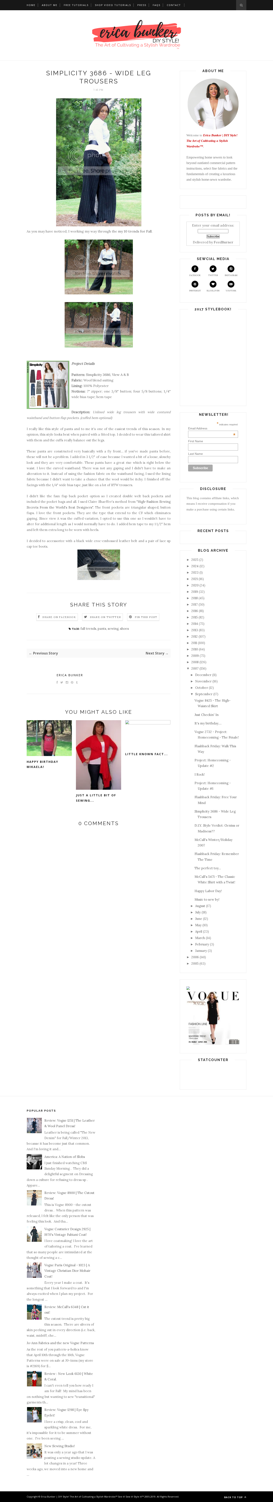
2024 (195, 566)
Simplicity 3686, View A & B (107, 374)
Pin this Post (146, 617)
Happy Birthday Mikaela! (42, 764)
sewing (113, 629)
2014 (194, 624)
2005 (195, 963)
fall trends (88, 629)
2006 (195, 957)
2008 (195, 662)
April (198, 931)
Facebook (195, 275)
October (201, 688)
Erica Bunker (70, 675)
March (200, 938)
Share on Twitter (105, 617)
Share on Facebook (59, 617)
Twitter (213, 275)
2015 (194, 617)
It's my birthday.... (208, 723)
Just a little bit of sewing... (96, 798)
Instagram (231, 275)
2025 (194, 560)
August (200, 906)
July (198, 912)
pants (102, 629)
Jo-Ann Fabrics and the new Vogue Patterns (60, 1343)
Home (31, 5)
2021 (194, 579)
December (203, 675)
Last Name (195, 453)
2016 (194, 611)
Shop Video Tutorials (113, 5)
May (198, 925)
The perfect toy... (208, 868)
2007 (195, 668)
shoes (124, 629)
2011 (194, 643)
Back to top (234, 1497)
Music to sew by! (207, 899)
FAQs (156, 5)
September (203, 694)
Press (141, 5)
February (202, 944)
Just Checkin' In (207, 715)
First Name (195, 441)
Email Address (212, 428)
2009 (195, 656)
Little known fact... (146, 754)
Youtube (231, 290)
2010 (194, 649)
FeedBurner (223, 242)
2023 (195, 572)
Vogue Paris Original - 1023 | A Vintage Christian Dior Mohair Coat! (67, 1270)
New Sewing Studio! (59, 1446)
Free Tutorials (76, 5)
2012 (194, 636)
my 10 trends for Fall (135, 231)
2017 (194, 604)
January (201, 951)
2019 (194, 592)
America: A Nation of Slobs (64, 1157)
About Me (49, 5)
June (198, 919)
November (203, 681)
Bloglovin (213, 290)
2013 (194, 630)
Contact (174, 5)
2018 (194, 598)
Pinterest (195, 290)
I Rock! (200, 774)
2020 (195, 585)
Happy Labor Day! (208, 891)
